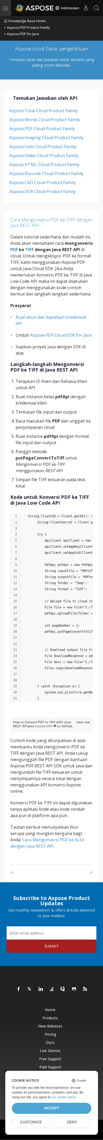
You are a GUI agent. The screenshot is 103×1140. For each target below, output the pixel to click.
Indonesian (69, 8)
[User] (86, 8)
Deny (72, 1122)
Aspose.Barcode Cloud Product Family (46, 173)
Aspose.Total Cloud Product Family (43, 111)
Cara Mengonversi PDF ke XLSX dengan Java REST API (47, 843)
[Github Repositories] (74, 989)
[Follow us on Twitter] (29, 989)
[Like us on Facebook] (18, 989)
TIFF (29, 249)
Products (50, 1017)
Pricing (50, 1034)
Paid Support (50, 1066)
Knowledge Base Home (27, 20)
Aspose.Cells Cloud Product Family (42, 146)
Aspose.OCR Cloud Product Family (42, 191)
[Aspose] (35, 8)
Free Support (50, 1058)
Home (50, 1009)
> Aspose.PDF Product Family (27, 27)
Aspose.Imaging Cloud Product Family (46, 137)
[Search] (96, 8)
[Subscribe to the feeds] (85, 989)
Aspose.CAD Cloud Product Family (42, 182)
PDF (14, 249)
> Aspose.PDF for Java (21, 33)
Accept (51, 1108)
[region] (51, 610)
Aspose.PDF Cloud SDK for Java (60, 335)
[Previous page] (13, 872)
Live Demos (50, 1050)
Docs (50, 1042)
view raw (83, 722)
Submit (51, 946)
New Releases (50, 1026)
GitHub (67, 726)
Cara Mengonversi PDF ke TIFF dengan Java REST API (51, 223)
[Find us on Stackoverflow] (52, 989)
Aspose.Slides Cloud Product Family (43, 155)
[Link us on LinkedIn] (41, 989)
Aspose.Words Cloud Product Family (44, 120)
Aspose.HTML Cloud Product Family (44, 164)
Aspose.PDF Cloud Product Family (42, 129)
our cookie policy (64, 1097)
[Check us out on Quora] (63, 989)
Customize (31, 1122)
